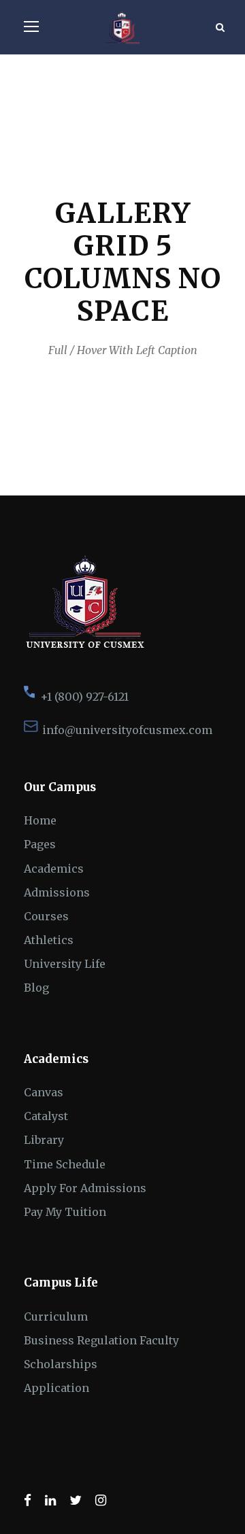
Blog (36, 987)
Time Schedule (64, 1164)
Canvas (43, 1092)
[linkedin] (50, 1500)
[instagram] (100, 1500)
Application (56, 1388)
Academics (54, 868)
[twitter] (75, 1500)
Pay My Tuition (65, 1212)
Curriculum (56, 1316)
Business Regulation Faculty (101, 1340)
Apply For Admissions (85, 1188)
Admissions (57, 892)
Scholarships (60, 1364)
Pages (40, 844)
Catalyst (46, 1116)
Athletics (49, 940)
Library (44, 1140)
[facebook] (27, 1500)
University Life (64, 964)
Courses (46, 916)
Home (40, 820)
